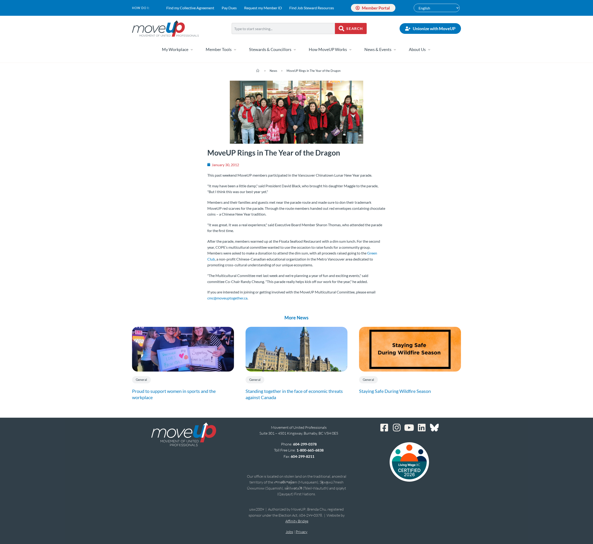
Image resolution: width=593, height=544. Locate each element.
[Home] (257, 71)
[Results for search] (283, 37)
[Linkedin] (421, 427)
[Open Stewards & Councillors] (295, 49)
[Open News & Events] (395, 49)
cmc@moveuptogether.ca (227, 298)
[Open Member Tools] (235, 49)
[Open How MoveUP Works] (350, 49)
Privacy (301, 531)
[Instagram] (396, 427)
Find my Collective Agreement (190, 8)
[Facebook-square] (384, 427)
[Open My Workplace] (191, 49)
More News (296, 317)
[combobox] (283, 28)
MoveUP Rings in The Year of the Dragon (314, 71)
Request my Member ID (263, 8)
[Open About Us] (429, 49)
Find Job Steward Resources (311, 8)
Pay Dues (229, 8)
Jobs (289, 531)
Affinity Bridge (296, 521)
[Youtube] (409, 427)
